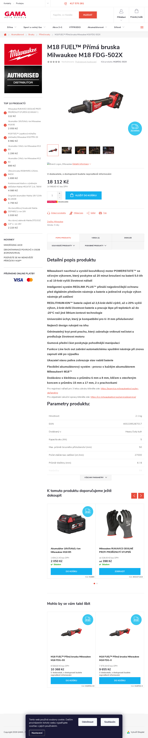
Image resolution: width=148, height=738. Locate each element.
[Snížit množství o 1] (59, 197)
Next (141, 496)
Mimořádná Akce (13, 245)
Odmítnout (87, 722)
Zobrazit (120, 571)
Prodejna (20, 3)
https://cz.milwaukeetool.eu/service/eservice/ (113, 397)
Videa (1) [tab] (96, 238)
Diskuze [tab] (128, 238)
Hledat (87, 15)
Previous (134, 496)
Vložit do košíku (86, 195)
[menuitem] (12, 27)
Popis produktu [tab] (63, 238)
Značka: (55, 221)
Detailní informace (80, 164)
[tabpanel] (71, 541)
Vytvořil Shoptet (137, 732)
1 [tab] (94, 583)
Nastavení (37, 733)
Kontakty (7, 3)
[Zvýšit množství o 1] (59, 193)
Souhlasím (109, 722)
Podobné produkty (94, 245)
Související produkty (62, 245)
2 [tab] (97, 583)
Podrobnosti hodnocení (85, 62)
